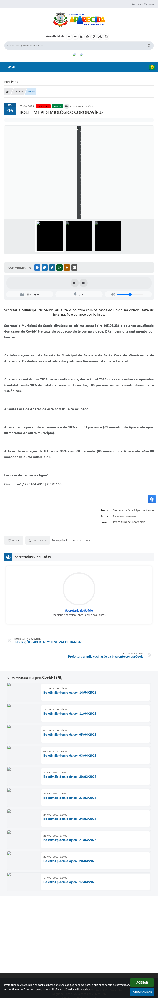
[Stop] (83, 283)
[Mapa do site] (100, 36)
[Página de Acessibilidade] (106, 36)
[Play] (75, 283)
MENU (11, 67)
